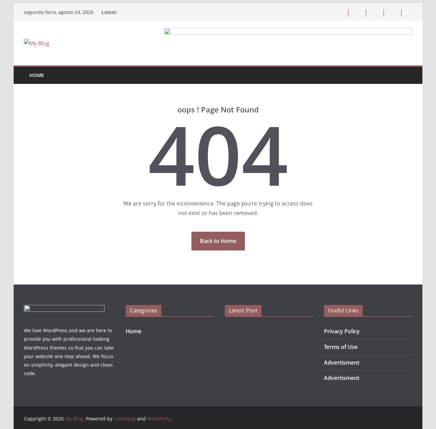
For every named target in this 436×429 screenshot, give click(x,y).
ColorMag (125, 418)
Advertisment (341, 362)
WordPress (159, 418)
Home (36, 75)
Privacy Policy (342, 331)
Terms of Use (341, 347)
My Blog (74, 418)
